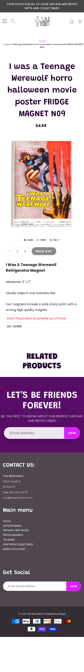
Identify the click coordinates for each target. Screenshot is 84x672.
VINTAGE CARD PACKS (16, 530)
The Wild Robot (35, 613)
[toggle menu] (4, 21)
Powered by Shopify (55, 613)
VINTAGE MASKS (12, 525)
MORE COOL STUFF (14, 549)
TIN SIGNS (9, 539)
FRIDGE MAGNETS (13, 535)
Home (42, 41)
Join (72, 433)
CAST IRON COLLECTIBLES (18, 544)
